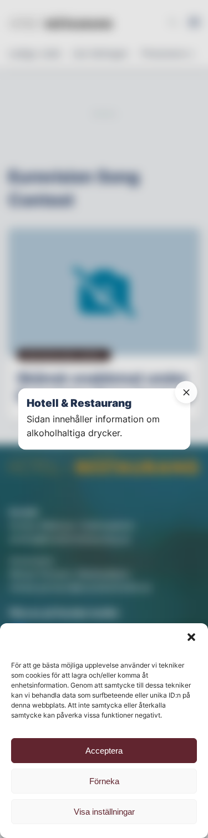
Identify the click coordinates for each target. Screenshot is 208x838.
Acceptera (104, 750)
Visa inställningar (104, 811)
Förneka (104, 781)
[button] (191, 637)
